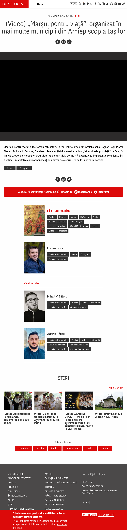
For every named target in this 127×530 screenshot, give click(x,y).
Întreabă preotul (17, 496)
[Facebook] (95, 3)
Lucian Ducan (56, 248)
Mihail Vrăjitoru (57, 296)
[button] (37, 3)
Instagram (84, 192)
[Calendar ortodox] (80, 3)
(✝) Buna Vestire (58, 211)
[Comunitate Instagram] (115, 3)
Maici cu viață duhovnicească (61, 482)
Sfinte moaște (75, 221)
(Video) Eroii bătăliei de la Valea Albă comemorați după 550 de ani (17, 418)
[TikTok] (107, 3)
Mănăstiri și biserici (57, 259)
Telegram (102, 192)
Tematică (49, 487)
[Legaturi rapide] (123, 3)
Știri (77, 15)
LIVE (75, 3)
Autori (48, 474)
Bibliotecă (14, 491)
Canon (73, 216)
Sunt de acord (89, 514)
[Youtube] (99, 3)
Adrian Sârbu (56, 334)
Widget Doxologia (54, 504)
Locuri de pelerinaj (57, 226)
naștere (105, 448)
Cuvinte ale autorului (58, 254)
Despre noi (87, 482)
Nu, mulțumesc (106, 514)
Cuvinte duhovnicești (19, 478)
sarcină (89, 448)
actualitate (23, 448)
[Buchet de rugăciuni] (88, 3)
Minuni (52, 221)
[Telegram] (120, 3)
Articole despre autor (79, 349)
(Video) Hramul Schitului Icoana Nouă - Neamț (109, 415)
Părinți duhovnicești (56, 478)
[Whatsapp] (63, 41)
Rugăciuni (84, 216)
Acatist (52, 216)
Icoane (62, 221)
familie (54, 448)
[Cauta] (91, 3)
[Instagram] (103, 3)
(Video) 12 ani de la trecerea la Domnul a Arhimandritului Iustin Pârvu (47, 418)
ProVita (40, 448)
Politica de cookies (92, 486)
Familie (12, 482)
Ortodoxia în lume (78, 307)
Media (11, 500)
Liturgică (13, 487)
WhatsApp (66, 192)
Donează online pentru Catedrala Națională (99, 492)
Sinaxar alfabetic (54, 491)
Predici (95, 226)
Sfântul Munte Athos (78, 226)
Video (9, 168)
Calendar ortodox (54, 500)
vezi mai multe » (116, 387)
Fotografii (24, 168)
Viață (95, 216)
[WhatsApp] (111, 3)
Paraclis (62, 216)
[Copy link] (69, 41)
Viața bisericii (16, 474)
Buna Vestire (72, 448)
